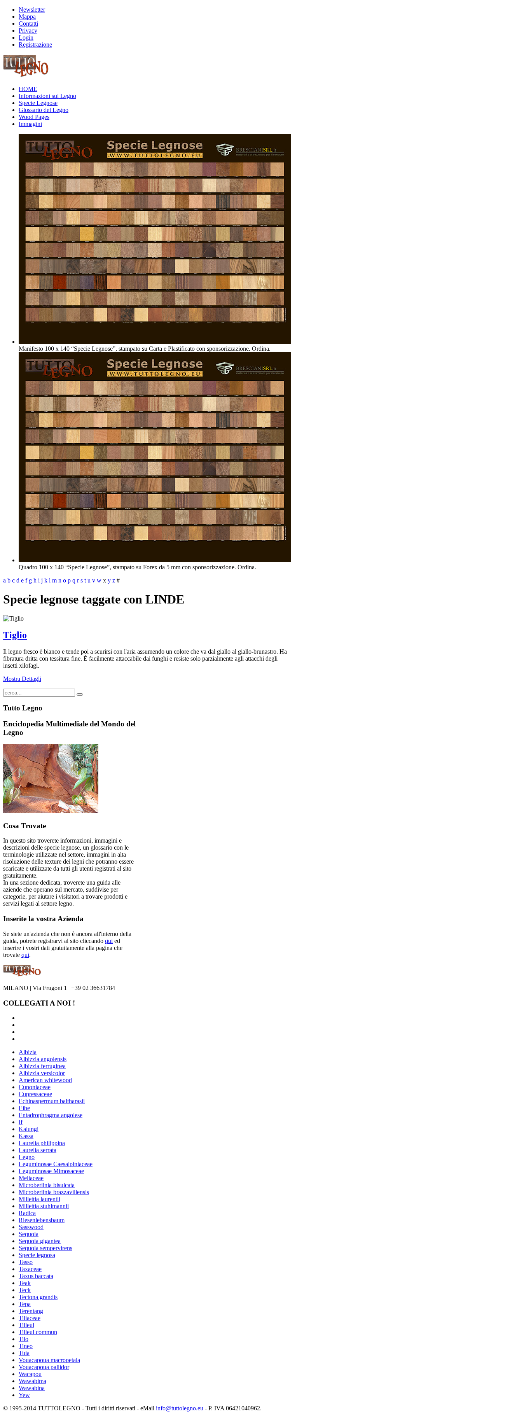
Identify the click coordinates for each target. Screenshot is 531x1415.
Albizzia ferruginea (42, 1066)
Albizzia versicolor (42, 1073)
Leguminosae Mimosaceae (51, 1171)
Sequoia (28, 1234)
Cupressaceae (35, 1094)
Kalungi (28, 1129)
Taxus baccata (36, 1276)
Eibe (24, 1108)
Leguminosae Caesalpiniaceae (56, 1164)
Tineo (26, 1346)
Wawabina (32, 1388)
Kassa (26, 1136)
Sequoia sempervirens (45, 1248)
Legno (27, 1157)
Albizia (28, 1052)
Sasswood (31, 1227)
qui (109, 941)
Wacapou (30, 1374)
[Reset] (80, 694)
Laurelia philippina (42, 1143)
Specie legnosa (37, 1255)
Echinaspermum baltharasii (52, 1101)
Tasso (26, 1262)
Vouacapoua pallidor (44, 1367)
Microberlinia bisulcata (47, 1185)
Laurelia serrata (37, 1150)
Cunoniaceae (35, 1087)
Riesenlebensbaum (42, 1220)
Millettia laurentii (39, 1199)
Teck (25, 1290)
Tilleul (26, 1325)
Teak (25, 1283)
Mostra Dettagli (22, 678)
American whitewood (45, 1080)
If (21, 1122)
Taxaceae (30, 1269)
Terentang (31, 1311)
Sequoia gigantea (40, 1241)
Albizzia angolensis (42, 1059)
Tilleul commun (38, 1332)
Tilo (23, 1339)
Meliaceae (31, 1178)
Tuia (24, 1353)
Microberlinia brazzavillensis (54, 1192)
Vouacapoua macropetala (49, 1360)
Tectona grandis (38, 1297)
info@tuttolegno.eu (179, 1408)
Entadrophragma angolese (50, 1115)
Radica (27, 1213)
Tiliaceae (29, 1318)
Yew (24, 1395)
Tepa (25, 1304)
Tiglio (15, 635)
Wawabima (32, 1381)
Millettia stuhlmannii (44, 1206)
